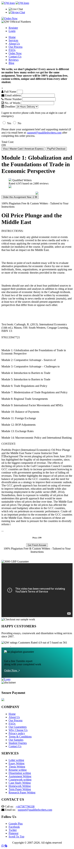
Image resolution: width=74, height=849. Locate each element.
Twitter (13, 830)
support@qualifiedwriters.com (44, 132)
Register (13, 27)
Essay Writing (16, 763)
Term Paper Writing (20, 789)
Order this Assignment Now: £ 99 (20, 197)
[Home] (8, 2)
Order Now (15, 53)
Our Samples (16, 739)
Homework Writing (20, 786)
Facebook (14, 826)
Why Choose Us (18, 730)
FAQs (12, 50)
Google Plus (16, 823)
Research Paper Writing (22, 792)
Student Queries (18, 743)
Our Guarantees (18, 726)
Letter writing (16, 760)
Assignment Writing (20, 776)
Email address (12, 95)
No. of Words (12, 102)
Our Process (15, 46)
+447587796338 (25, 806)
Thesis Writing (17, 766)
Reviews (13, 59)
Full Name (9, 91)
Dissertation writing (20, 773)
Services (13, 40)
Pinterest (13, 833)
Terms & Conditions (20, 736)
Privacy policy (17, 733)
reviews (5, 645)
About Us (14, 43)
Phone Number (13, 99)
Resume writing (18, 769)
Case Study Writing (20, 782)
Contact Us (15, 56)
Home (12, 37)
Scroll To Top (16, 836)
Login (12, 31)
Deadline (9, 106)
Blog (11, 63)
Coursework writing (20, 779)
